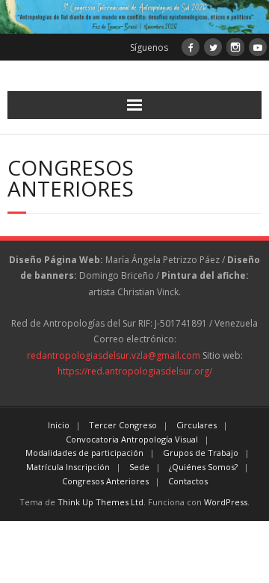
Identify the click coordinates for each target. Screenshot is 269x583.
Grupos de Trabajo (200, 452)
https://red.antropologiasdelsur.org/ (135, 371)
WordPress (225, 502)
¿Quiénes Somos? (203, 466)
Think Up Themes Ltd (100, 502)
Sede (139, 466)
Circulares (196, 425)
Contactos (188, 481)
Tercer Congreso (123, 425)
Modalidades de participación (84, 452)
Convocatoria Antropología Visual (132, 439)
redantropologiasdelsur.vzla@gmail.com (113, 355)
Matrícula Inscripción (68, 466)
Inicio (58, 425)
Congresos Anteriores (105, 481)
